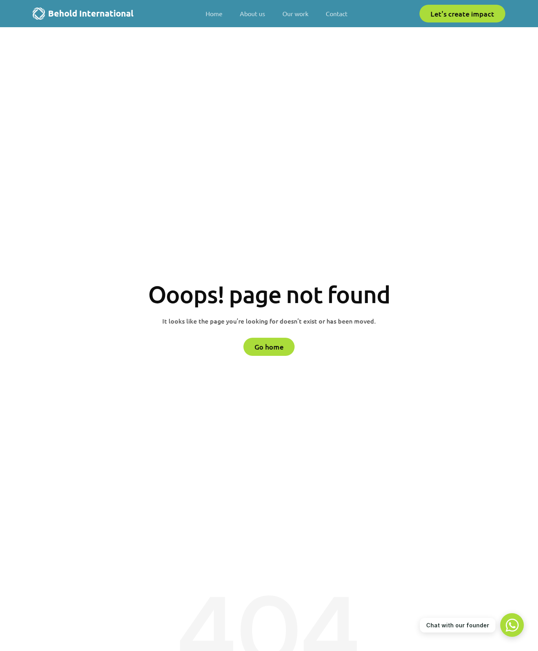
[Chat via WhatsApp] (512, 625)
